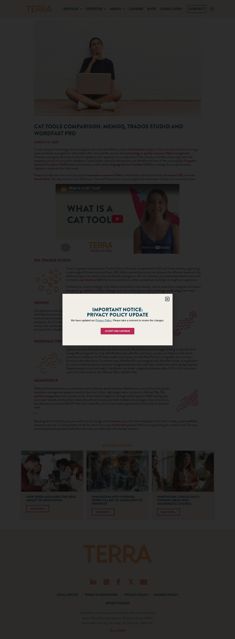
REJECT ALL (117, 333)
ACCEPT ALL (88, 333)
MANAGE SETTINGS (145, 333)
